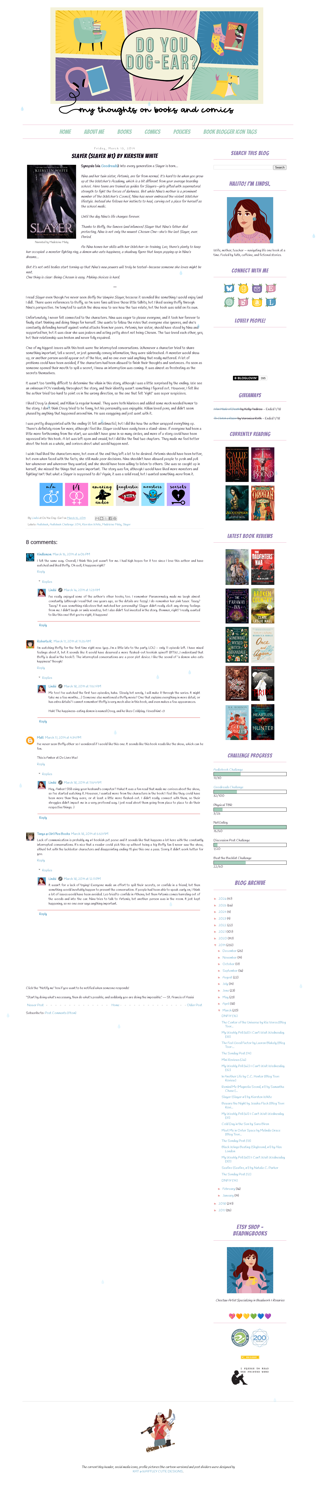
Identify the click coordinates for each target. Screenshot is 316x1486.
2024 (223, 912)
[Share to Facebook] (110, 518)
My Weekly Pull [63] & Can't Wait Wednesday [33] (253, 1035)
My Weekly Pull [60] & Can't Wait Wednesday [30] (253, 1159)
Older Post (194, 1005)
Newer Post (35, 1005)
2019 (222, 945)
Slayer (127, 524)
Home (65, 132)
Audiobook (42, 524)
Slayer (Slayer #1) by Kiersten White (247, 1097)
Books (124, 132)
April (226, 1004)
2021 (222, 932)
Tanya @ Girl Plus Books (53, 834)
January (228, 1196)
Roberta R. (44, 641)
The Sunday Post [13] (236, 1141)
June (226, 991)
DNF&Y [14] (230, 1181)
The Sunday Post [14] (236, 1053)
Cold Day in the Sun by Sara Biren (245, 1124)
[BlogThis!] (101, 518)
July (226, 984)
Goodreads (109, 166)
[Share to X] (106, 518)
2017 (222, 1210)
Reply (41, 572)
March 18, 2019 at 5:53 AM (89, 834)
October (229, 964)
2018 (223, 1204)
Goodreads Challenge (228, 787)
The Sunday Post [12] (236, 1174)
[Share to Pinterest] (114, 518)
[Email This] (97, 518)
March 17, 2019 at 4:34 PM (63, 738)
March (227, 1010)
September (230, 971)
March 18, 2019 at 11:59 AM (82, 783)
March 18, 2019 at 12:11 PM (82, 879)
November (230, 958)
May (226, 997)
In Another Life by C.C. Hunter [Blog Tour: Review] (251, 1078)
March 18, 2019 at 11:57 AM (82, 686)
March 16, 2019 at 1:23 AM (82, 590)
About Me (94, 132)
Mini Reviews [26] (234, 1060)
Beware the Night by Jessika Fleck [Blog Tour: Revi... (253, 1105)
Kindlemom (44, 554)
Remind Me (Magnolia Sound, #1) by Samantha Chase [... (253, 1089)
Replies (47, 582)
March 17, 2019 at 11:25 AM (72, 641)
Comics (152, 132)
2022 (223, 925)
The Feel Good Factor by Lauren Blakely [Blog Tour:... (253, 1045)
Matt (40, 738)
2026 (223, 899)
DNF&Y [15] (230, 1016)
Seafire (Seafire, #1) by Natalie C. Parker (250, 1168)
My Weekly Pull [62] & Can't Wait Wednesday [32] (253, 1068)
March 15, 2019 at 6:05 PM (71, 554)
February (229, 1189)
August (228, 977)
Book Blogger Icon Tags (230, 132)
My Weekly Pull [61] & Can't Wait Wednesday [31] (253, 1116)
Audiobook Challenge (228, 770)
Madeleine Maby (111, 524)
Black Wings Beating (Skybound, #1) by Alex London (252, 1149)
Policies (181, 132)
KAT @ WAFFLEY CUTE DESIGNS (158, 1471)
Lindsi (53, 590)
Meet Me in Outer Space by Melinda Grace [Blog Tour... (251, 1132)
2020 (223, 938)
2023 (223, 919)
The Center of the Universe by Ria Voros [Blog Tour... (254, 1024)
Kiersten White (91, 524)
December (230, 951)
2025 (223, 905)
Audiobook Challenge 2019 (65, 524)
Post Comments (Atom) (60, 1013)
